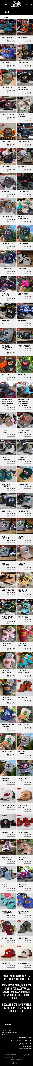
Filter (5, 17)
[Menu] (2, 4)
